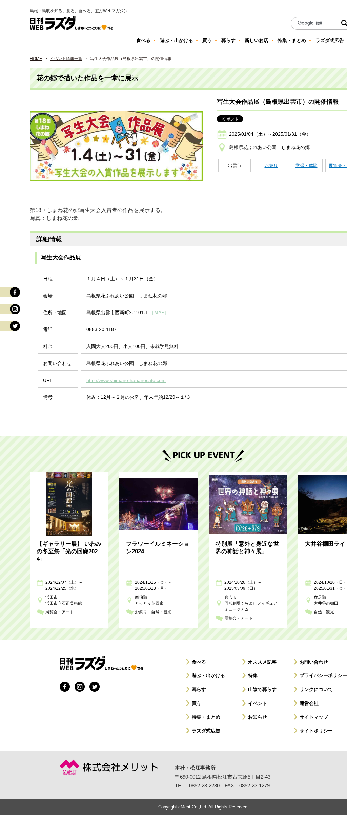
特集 (253, 675)
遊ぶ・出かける (208, 675)
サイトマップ (314, 717)
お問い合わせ (314, 662)
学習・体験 (306, 165)
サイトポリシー (316, 730)
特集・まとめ (206, 717)
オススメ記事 (262, 662)
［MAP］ (159, 312)
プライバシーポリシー (323, 675)
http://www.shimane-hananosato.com (126, 380)
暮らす (199, 689)
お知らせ (257, 717)
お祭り (271, 165)
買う (196, 703)
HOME (36, 58)
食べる (199, 662)
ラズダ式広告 (206, 730)
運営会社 (309, 703)
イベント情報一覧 (66, 58)
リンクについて (316, 689)
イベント (257, 703)
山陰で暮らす (262, 689)
